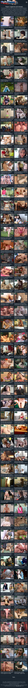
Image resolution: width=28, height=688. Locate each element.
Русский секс (18, 685)
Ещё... (14, 677)
